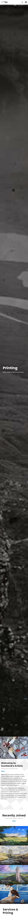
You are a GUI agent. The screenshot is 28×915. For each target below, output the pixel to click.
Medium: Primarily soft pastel (7, 844)
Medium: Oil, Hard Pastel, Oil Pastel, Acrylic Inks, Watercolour (11, 901)
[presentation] (1, 370)
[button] (24, 699)
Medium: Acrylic (5, 883)
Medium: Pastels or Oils (6, 863)
